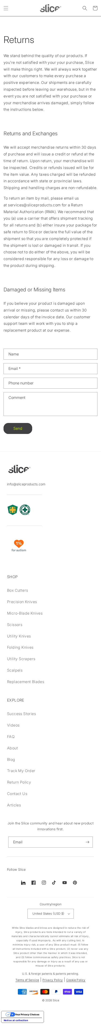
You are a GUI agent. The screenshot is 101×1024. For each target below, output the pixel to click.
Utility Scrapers (21, 658)
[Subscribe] (87, 842)
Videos (13, 725)
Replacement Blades (25, 681)
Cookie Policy (75, 980)
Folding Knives (20, 647)
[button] (6, 8)
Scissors (14, 624)
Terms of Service (27, 980)
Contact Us (17, 793)
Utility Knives (19, 636)
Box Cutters (17, 590)
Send (17, 428)
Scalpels (15, 670)
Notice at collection (16, 1020)
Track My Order (21, 770)
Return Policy (19, 782)
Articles (14, 805)
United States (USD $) (48, 913)
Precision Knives (22, 601)
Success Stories (21, 713)
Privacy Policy (53, 980)
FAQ (11, 736)
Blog (11, 759)
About (12, 748)
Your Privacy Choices (27, 1014)
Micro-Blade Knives (25, 613)
